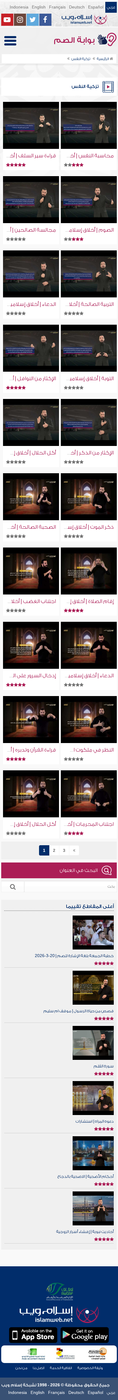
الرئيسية (103, 59)
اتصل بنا (38, 1368)
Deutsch (77, 7)
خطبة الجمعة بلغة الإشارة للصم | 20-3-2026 (74, 955)
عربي (111, 7)
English (39, 7)
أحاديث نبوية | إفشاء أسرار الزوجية (85, 1231)
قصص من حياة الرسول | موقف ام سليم (79, 1011)
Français (57, 7)
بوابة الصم (75, 40)
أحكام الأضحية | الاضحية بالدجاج (85, 1176)
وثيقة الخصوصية (90, 1368)
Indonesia (19, 7)
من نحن (21, 1368)
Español (95, 7)
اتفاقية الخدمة (61, 1368)
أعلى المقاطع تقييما (90, 906)
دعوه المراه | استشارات (95, 1121)
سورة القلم (104, 1066)
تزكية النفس (80, 59)
